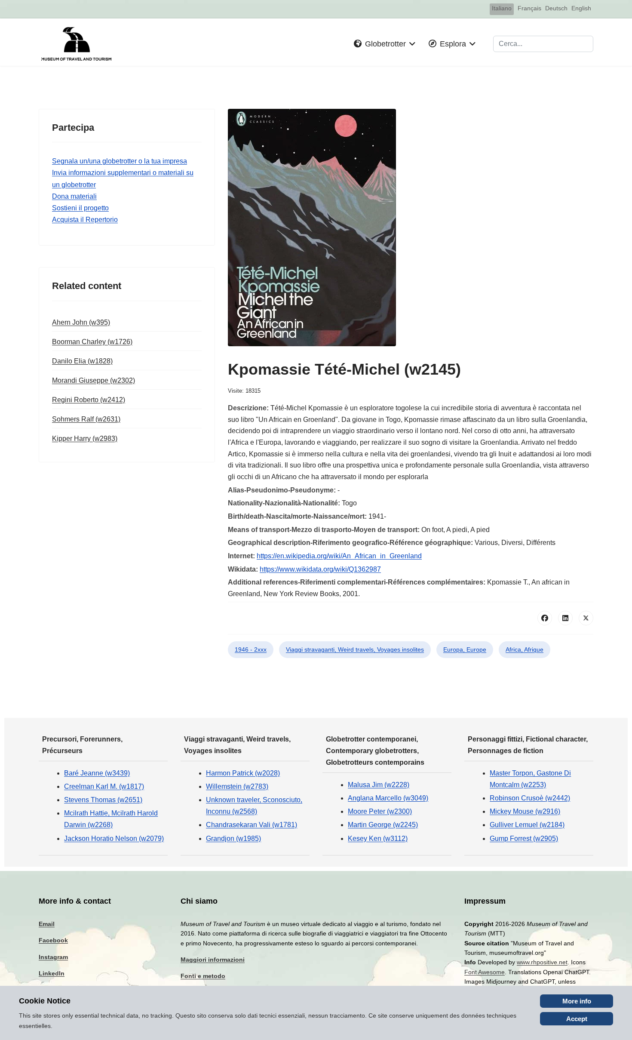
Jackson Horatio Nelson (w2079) (114, 838)
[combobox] (543, 44)
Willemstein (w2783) (237, 786)
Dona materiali (74, 196)
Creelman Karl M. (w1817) (104, 786)
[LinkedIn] (565, 618)
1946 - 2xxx (251, 649)
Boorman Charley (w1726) (92, 341)
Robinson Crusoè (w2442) (530, 798)
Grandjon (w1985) (233, 838)
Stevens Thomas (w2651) (103, 799)
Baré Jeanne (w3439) (97, 773)
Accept (576, 1018)
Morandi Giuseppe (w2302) (93, 380)
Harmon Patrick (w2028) (243, 773)
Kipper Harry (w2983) (84, 438)
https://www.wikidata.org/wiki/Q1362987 (320, 569)
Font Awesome (484, 972)
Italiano (502, 8)
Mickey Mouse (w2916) (525, 811)
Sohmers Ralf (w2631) (86, 419)
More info (576, 1001)
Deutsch (556, 8)
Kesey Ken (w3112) (378, 838)
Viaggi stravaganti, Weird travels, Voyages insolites (355, 649)
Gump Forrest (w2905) (524, 838)
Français (529, 8)
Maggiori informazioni (213, 959)
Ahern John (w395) (81, 322)
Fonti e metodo (203, 975)
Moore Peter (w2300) (380, 811)
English (581, 8)
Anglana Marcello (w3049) (388, 798)
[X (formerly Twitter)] (586, 618)
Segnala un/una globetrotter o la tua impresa (119, 161)
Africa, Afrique (524, 649)
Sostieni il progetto (80, 208)
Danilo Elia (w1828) (82, 361)
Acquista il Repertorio (85, 219)
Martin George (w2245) (383, 824)
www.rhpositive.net (542, 962)
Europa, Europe (464, 649)
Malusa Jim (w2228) (378, 784)
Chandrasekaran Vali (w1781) (251, 824)
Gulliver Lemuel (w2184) (527, 824)
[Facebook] (544, 618)
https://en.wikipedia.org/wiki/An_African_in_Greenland (339, 556)
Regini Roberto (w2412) (88, 399)
